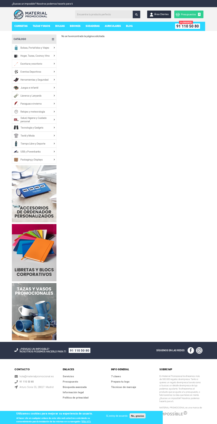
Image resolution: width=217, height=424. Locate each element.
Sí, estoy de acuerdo (117, 415)
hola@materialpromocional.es (36, 376)
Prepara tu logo (120, 381)
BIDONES (75, 26)
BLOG (129, 26)
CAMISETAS (21, 26)
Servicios (68, 376)
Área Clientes (161, 14)
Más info (86, 421)
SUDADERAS (93, 26)
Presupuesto (70, 381)
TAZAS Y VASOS (41, 26)
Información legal (73, 392)
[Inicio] (43, 14)
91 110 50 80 (79, 350)
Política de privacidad (75, 397)
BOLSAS (60, 26)
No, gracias (137, 415)
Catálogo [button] (20, 39)
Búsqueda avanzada (75, 387)
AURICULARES (113, 26)
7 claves (116, 376)
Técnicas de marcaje (123, 387)
